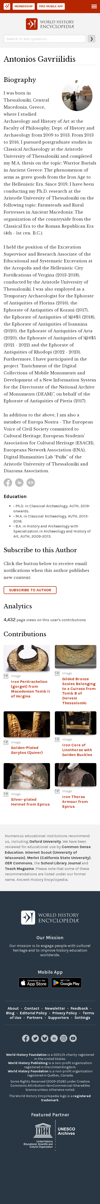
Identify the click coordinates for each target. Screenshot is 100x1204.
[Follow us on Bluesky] (45, 1040)
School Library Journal (61, 863)
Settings (82, 1017)
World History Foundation (26, 1055)
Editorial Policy (33, 1013)
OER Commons (18, 863)
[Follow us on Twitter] (36, 1040)
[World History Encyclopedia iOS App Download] (33, 983)
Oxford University (45, 841)
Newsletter (55, 1008)
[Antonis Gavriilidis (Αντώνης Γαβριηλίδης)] (30, 482)
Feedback (79, 1008)
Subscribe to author (30, 590)
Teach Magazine (19, 868)
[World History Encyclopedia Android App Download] (66, 983)
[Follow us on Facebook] (26, 1040)
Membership (24, 6)
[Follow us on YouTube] (73, 1040)
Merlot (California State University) (59, 857)
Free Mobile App (51, 6)
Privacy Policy (64, 1013)
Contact (31, 1008)
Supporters (58, 1017)
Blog (10, 1013)
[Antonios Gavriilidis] (8, 482)
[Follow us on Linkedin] (54, 1040)
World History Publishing (28, 1063)
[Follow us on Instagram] (64, 1040)
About (13, 1008)
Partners (34, 1017)
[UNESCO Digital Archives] (50, 1135)
